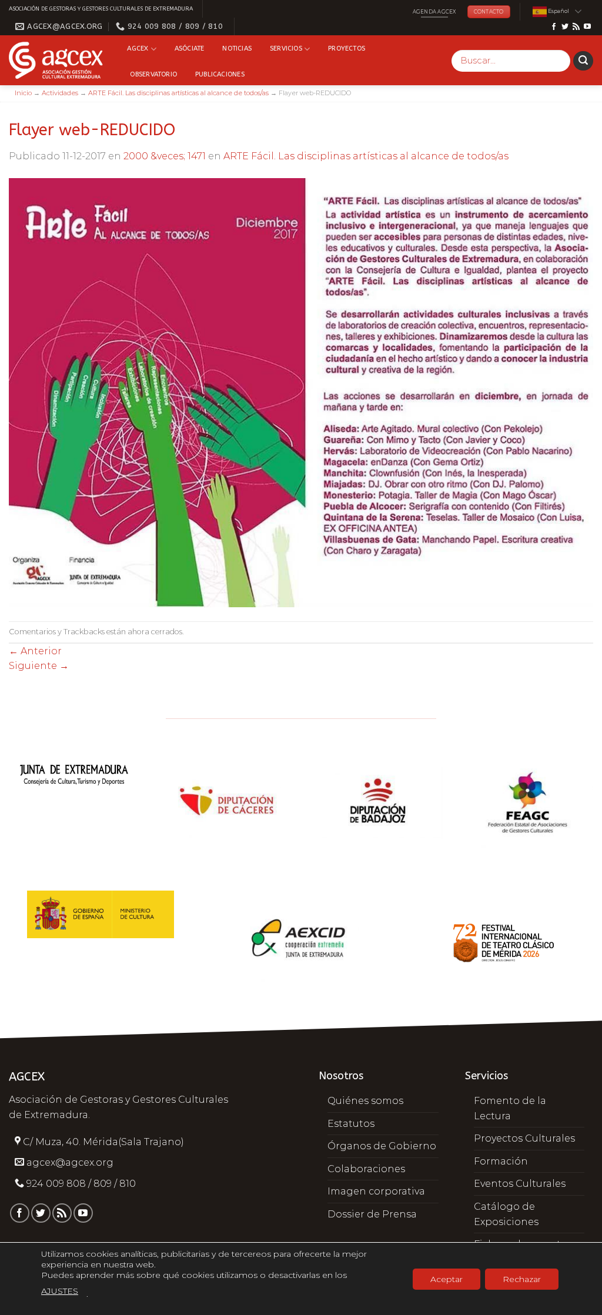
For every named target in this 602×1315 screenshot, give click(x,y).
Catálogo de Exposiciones (506, 1214)
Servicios (286, 48)
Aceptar (446, 1279)
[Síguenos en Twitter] (564, 27)
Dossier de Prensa (372, 1214)
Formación (501, 1161)
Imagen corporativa (376, 1191)
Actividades (60, 93)
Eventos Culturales (520, 1183)
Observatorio (153, 74)
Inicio (23, 93)
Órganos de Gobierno (381, 1146)
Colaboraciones (366, 1169)
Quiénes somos (365, 1100)
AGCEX (137, 48)
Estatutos (350, 1123)
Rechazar (522, 1279)
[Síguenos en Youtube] (587, 27)
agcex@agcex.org (69, 1162)
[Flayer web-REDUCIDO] (301, 391)
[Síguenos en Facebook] (553, 27)
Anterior (35, 651)
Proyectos (346, 48)
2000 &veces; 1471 (164, 156)
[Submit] (583, 61)
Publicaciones (220, 74)
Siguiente (39, 665)
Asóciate (190, 48)
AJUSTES (59, 1291)
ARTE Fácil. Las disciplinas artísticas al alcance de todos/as (178, 93)
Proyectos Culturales (524, 1138)
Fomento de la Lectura (510, 1108)
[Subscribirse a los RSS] (576, 27)
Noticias (237, 48)
